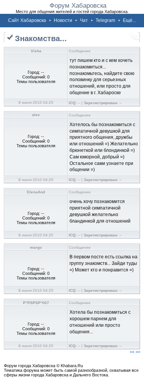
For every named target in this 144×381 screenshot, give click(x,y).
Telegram (105, 20)
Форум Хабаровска (78, 5)
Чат (84, 20)
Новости (63, 20)
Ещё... (129, 20)
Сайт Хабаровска (27, 20)
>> (138, 351)
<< (132, 351)
